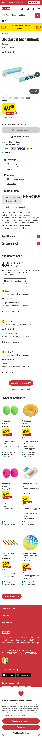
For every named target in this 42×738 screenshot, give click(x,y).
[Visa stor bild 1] (21, 74)
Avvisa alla (21, 727)
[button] (5, 660)
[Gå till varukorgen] (33, 9)
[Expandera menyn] (39, 9)
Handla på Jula (8, 609)
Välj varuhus (9, 21)
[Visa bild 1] (4, 98)
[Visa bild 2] (10, 98)
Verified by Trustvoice (19, 389)
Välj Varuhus (11, 184)
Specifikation (8, 236)
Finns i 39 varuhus (29, 455)
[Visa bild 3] (16, 98)
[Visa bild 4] (22, 98)
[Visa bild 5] (28, 98)
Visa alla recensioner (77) (21, 383)
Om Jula (5, 616)
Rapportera (16, 311)
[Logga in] (22, 9)
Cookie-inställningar (21, 733)
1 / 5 (32, 91)
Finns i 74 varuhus (29, 585)
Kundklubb (7, 623)
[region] (21, 712)
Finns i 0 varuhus (29, 525)
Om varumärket (10, 243)
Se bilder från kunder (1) (17, 281)
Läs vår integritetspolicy (18, 715)
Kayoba (5, 44)
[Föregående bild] (4, 74)
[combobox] (21, 15)
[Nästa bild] (37, 74)
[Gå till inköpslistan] (27, 9)
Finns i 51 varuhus (9, 585)
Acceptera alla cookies (21, 721)
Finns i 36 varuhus (9, 455)
